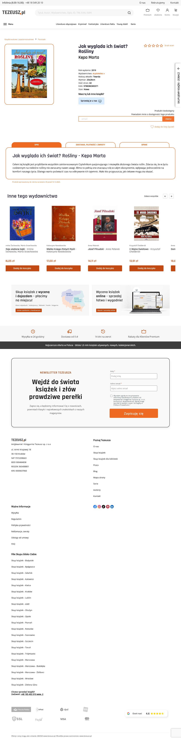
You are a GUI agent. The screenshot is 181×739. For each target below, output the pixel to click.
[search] (129, 12)
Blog (95, 471)
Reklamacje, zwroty (20, 531)
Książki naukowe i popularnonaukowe (19, 39)
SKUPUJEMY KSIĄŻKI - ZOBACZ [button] (178, 88)
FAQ (13, 543)
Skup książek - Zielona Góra (24, 684)
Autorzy (97, 490)
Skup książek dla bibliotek (105, 459)
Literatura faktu (107, 24)
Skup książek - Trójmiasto (23, 653)
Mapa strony (99, 477)
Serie (133, 24)
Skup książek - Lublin (21, 597)
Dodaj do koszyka (28, 268)
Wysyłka (15, 512)
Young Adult (122, 24)
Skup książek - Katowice (22, 579)
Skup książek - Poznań (21, 622)
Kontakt (174, 2)
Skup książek (99, 452)
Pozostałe (42, 39)
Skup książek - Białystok (22, 560)
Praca (96, 465)
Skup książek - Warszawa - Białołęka (28, 666)
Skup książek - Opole (21, 616)
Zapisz (168, 118)
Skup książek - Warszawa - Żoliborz (27, 672)
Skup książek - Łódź (20, 604)
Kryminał (82, 24)
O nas (142, 2)
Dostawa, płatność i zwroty (90, 144)
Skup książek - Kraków (21, 591)
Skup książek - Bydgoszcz (23, 566)
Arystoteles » (99, 73)
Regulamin (16, 519)
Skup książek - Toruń (21, 647)
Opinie (144, 144)
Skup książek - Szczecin (22, 641)
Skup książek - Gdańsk (21, 573)
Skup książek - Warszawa (23, 660)
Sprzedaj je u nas (89, 100)
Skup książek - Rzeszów (22, 628)
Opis (37, 144)
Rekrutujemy (158, 2)
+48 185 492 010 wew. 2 (32, 694)
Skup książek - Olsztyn (21, 610)
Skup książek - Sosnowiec (23, 635)
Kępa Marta (88, 57)
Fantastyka (93, 24)
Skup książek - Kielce (21, 585)
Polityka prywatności (21, 525)
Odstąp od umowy (20, 537)
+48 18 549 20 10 (34, 2)
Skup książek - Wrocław (22, 678)
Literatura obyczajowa (66, 24)
